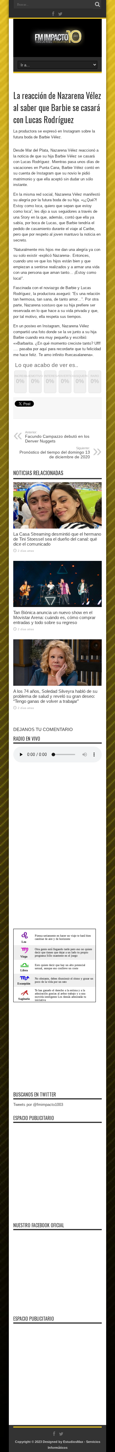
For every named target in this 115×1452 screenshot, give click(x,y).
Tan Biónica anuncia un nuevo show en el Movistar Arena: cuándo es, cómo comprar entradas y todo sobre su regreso (54, 617)
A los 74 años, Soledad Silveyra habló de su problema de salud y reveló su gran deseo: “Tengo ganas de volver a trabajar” (55, 696)
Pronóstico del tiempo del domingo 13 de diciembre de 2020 (54, 452)
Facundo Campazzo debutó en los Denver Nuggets (57, 436)
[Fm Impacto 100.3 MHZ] (57, 42)
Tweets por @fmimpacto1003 (38, 1104)
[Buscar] (97, 4)
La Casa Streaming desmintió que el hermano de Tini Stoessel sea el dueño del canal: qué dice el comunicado (57, 538)
